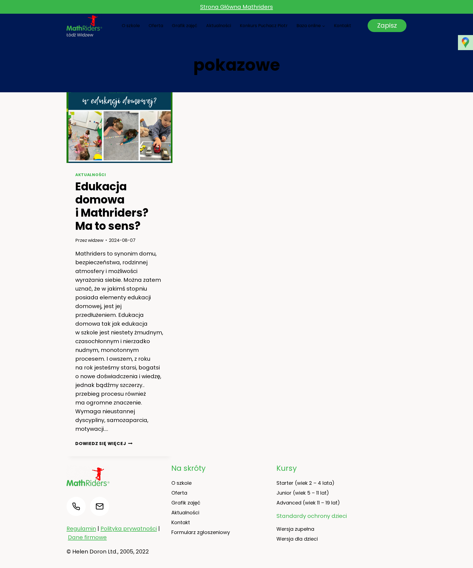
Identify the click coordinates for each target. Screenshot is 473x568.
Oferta (156, 25)
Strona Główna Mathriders (236, 7)
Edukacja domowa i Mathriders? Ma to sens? (111, 206)
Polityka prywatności (128, 528)
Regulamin (81, 528)
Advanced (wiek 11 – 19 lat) (308, 502)
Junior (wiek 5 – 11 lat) (302, 492)
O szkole (131, 25)
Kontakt (342, 25)
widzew (95, 240)
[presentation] (119, 127)
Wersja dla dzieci (297, 538)
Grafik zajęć (184, 25)
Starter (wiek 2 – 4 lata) (305, 483)
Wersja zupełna (295, 529)
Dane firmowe (87, 537)
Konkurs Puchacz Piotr (264, 25)
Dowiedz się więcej (103, 443)
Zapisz (387, 25)
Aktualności (218, 25)
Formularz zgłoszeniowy (200, 532)
